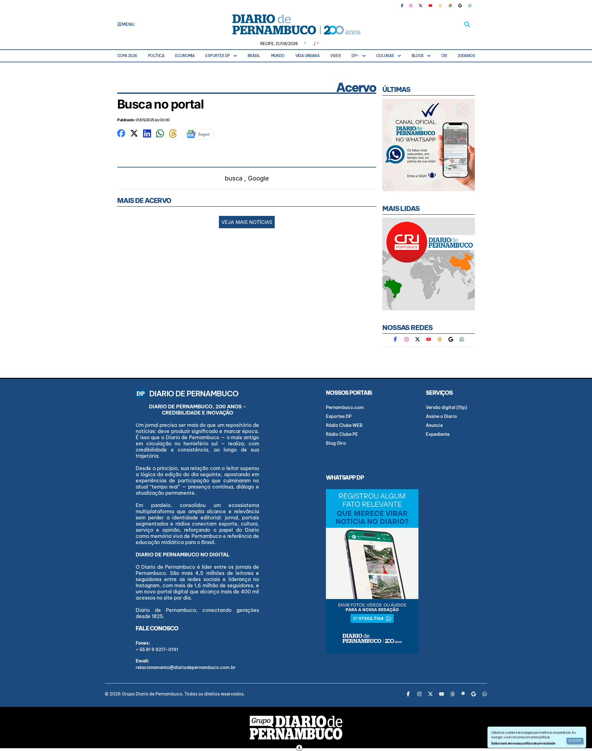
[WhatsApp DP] (470, 5)
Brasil (254, 55)
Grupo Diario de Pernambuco (152, 694)
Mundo (278, 55)
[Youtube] (430, 5)
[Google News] (460, 5)
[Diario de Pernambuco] (296, 24)
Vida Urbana (307, 55)
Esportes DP (217, 55)
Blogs (418, 55)
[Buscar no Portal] (467, 24)
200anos (466, 55)
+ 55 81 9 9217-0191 (157, 649)
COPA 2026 (127, 55)
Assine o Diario (441, 416)
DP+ (355, 55)
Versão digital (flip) (446, 407)
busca (233, 178)
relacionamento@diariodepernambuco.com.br (186, 667)
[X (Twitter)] (420, 5)
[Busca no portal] (121, 133)
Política (156, 55)
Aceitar (574, 741)
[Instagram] (411, 5)
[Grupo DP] (296, 728)
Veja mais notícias (246, 222)
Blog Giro (336, 443)
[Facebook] (404, 5)
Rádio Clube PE (342, 434)
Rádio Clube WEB (344, 425)
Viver (335, 55)
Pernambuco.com (345, 407)
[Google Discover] (450, 5)
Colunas (385, 55)
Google (258, 178)
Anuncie (434, 425)
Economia (185, 55)
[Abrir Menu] (119, 24)
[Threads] (440, 5)
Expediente (438, 434)
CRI (444, 55)
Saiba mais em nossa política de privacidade (523, 743)
